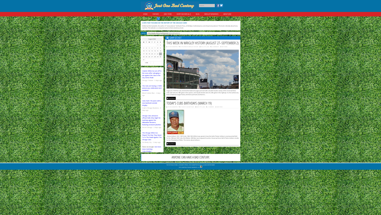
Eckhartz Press (183, 165)
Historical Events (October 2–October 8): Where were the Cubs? (177, 33)
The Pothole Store (172, 165)
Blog (197, 14)
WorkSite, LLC (196, 167)
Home (145, 14)
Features (155, 14)
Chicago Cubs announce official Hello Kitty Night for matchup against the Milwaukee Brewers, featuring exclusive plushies (151, 120)
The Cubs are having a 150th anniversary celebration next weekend (152, 88)
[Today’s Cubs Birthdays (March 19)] (175, 134)
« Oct (146, 63)
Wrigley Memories (211, 14)
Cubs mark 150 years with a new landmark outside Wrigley (151, 103)
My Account (147, 18)
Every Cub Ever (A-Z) (184, 14)
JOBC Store (168, 14)
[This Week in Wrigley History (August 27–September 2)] (202, 88)
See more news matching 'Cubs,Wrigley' (151, 149)
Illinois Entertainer (209, 165)
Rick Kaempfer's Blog (195, 165)
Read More (171, 98)
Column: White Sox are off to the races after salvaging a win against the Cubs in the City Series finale (152, 74)
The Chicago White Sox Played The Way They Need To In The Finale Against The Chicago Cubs (152, 136)
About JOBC (227, 14)
